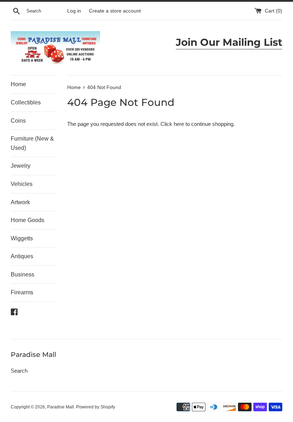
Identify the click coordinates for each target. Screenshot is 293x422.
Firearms (22, 292)
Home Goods (27, 220)
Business (22, 274)
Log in (74, 11)
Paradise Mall (60, 406)
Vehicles (22, 184)
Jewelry (20, 166)
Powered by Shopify (95, 406)
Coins (18, 121)
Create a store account (115, 11)
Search (19, 371)
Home (18, 84)
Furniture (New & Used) (32, 143)
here (179, 124)
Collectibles (26, 102)
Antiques (22, 256)
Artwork (20, 202)
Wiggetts (22, 238)
